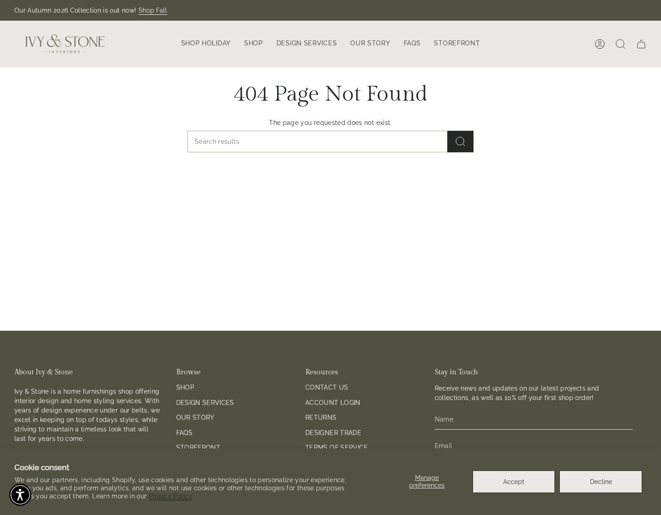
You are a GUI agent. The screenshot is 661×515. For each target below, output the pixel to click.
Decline (601, 481)
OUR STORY (195, 417)
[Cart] (641, 44)
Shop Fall (152, 10)
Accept (513, 481)
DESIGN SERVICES (205, 402)
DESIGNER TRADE (333, 432)
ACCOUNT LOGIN (333, 402)
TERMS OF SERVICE (336, 447)
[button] (205, 44)
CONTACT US (326, 387)
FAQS (184, 432)
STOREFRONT (198, 447)
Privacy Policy (170, 496)
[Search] (460, 141)
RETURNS (320, 417)
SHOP (185, 387)
